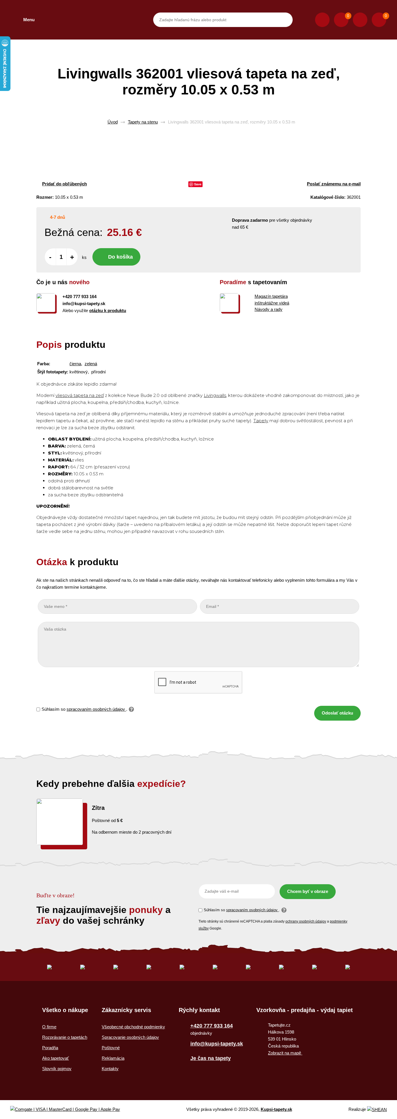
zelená (91, 363)
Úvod (113, 121)
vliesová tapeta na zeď (80, 395)
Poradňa (50, 1047)
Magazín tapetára (271, 296)
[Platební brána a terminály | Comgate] (70, 1109)
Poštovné (111, 1047)
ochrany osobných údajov (305, 921)
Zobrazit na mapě (285, 1052)
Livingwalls (215, 395)
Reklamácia (113, 1058)
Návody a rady (268, 309)
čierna (75, 363)
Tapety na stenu (143, 121)
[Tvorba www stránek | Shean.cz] (377, 1109)
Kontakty (110, 1068)
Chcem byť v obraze (307, 891)
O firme (49, 1026)
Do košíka (120, 257)
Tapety (260, 420)
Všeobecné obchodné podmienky (133, 1026)
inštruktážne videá (272, 302)
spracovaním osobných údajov (96, 709)
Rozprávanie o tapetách (64, 1037)
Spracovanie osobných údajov (130, 1037)
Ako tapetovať (55, 1058)
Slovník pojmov (56, 1068)
